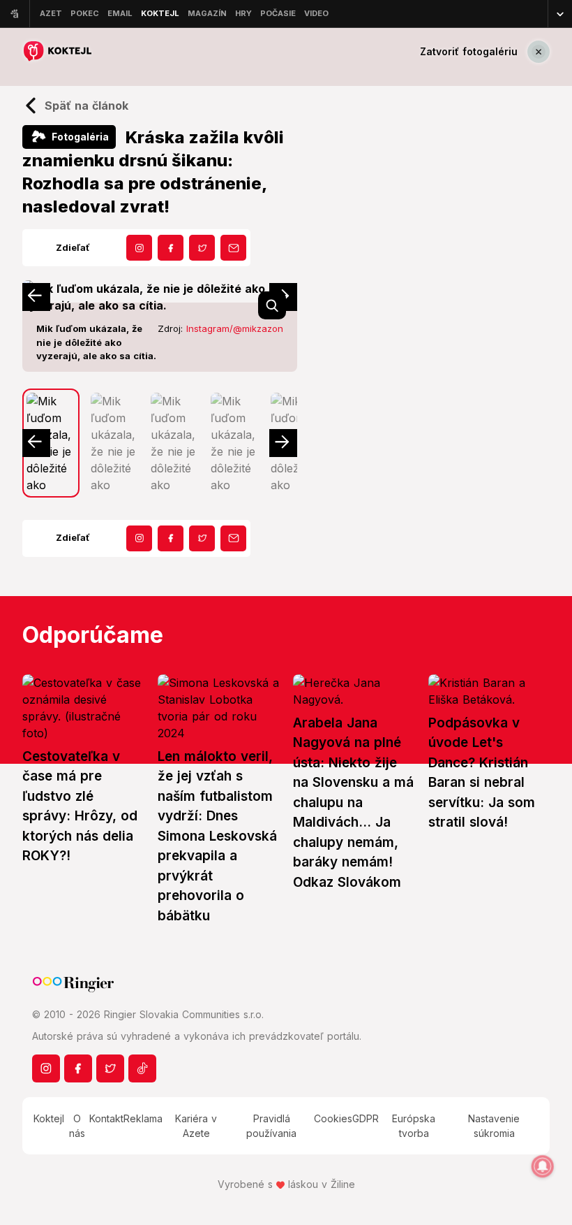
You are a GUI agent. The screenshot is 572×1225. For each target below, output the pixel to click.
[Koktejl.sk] (56, 51)
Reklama (143, 1118)
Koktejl (48, 1118)
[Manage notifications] (543, 1166)
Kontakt (106, 1118)
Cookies (333, 1118)
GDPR (365, 1118)
